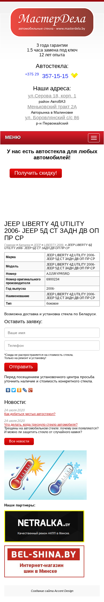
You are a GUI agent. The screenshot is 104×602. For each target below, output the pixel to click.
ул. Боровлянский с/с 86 (52, 117)
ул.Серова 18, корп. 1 (52, 96)
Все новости (19, 441)
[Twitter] (14, 389)
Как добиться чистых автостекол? (29, 414)
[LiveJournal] (25, 389)
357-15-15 (46, 76)
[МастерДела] (52, 22)
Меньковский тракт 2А (52, 106)
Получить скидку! (35, 173)
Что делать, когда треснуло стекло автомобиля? (41, 424)
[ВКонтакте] (8, 389)
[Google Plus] (30, 389)
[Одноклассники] (19, 389)
